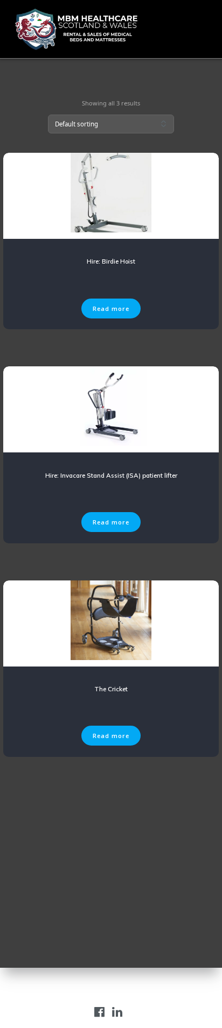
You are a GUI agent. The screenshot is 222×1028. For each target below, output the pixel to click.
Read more (111, 308)
